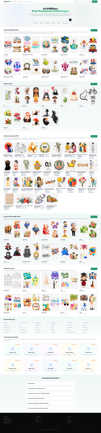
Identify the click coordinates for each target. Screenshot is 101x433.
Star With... (37, 207)
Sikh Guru (35, 156)
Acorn (21, 327)
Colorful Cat (15, 192)
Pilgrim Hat (53, 332)
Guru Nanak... (30, 156)
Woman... (14, 173)
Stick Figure (91, 158)
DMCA (68, 419)
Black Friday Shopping (71, 332)
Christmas (85, 332)
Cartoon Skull (46, 175)
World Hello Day (44, 261)
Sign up (94, 1)
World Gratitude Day (26, 261)
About (68, 418)
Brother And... (70, 190)
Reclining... (49, 209)
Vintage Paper (80, 175)
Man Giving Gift (70, 192)
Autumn (30, 1)
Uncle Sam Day (82, 76)
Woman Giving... (80, 156)
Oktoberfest (81, 54)
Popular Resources (7, 419)
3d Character (62, 239)
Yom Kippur (6, 54)
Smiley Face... (59, 190)
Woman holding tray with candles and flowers (7, 189)
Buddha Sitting (56, 175)
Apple (52, 327)
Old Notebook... (6, 209)
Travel (80, 312)
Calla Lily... (60, 156)
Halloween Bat (38, 322)
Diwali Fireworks (6, 332)
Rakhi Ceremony (22, 156)
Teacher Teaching (7, 329)
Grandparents (6, 239)
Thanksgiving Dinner (23, 332)
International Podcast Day (8, 76)
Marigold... (35, 175)
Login (37, 418)
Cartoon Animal (44, 239)
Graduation (81, 290)
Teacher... (91, 175)
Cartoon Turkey (38, 332)
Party (61, 290)
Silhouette (43, 127)
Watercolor (6, 127)
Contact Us (69, 422)
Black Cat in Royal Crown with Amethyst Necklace (7, 172)
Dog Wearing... (68, 173)
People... (89, 190)
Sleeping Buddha (50, 207)
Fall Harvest (85, 325)
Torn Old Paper (80, 173)
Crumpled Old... (6, 207)
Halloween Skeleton (23, 322)
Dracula (5, 261)
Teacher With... (37, 190)
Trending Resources (7, 418)
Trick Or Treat (35, 23)
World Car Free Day (63, 54)
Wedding (43, 290)
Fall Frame (53, 325)
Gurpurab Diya (35, 173)
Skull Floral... (47, 156)
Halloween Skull (46, 173)
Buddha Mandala (57, 173)
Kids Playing (62, 261)
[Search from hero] (70, 20)
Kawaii (61, 105)
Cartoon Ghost (85, 322)
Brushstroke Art (47, 192)
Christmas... (19, 207)
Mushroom (54, 23)
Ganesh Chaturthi (63, 76)
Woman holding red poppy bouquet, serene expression (15, 172)
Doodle (24, 127)
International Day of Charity (28, 54)
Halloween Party (47, 23)
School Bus (85, 327)
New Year (62, 312)
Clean (7, 1)
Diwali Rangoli (85, 329)
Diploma (80, 261)
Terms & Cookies (70, 421)
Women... (79, 158)
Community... (24, 190)
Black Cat (11, 156)
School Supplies (70, 327)
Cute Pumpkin (69, 322)
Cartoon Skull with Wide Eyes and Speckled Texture (47, 172)
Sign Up (37, 419)
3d (4, 105)
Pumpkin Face (53, 322)
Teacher (26, 1)
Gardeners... (30, 190)
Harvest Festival (7, 327)
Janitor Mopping (91, 192)
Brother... (16, 156)
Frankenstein (6, 325)
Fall (20, 325)
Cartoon (24, 105)
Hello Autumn (69, 325)
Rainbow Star (42, 207)
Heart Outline (91, 156)
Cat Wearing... (6, 173)
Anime (43, 105)
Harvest (59, 23)
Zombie (41, 23)
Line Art (80, 105)
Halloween (14, 1)
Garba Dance (37, 329)
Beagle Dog (68, 175)
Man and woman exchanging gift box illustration (70, 189)
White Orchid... (23, 175)
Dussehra (69, 329)
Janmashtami (25, 76)
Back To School (65, 23)
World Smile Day (44, 54)
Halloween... (6, 156)
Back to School (20, 1)
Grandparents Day (23, 329)
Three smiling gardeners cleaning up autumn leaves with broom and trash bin (27, 189)
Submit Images (38, 421)
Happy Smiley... (59, 192)
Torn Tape (47, 190)
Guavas (80, 239)
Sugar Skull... (42, 156)
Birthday (24, 290)
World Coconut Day (45, 76)
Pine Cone (37, 327)
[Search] (86, 1)
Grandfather (25, 239)
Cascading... (54, 156)
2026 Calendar (6, 290)
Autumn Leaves (38, 325)
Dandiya (52, 329)
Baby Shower (44, 312)
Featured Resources (7, 421)
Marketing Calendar (7, 422)
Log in (90, 1)
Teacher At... (92, 173)
